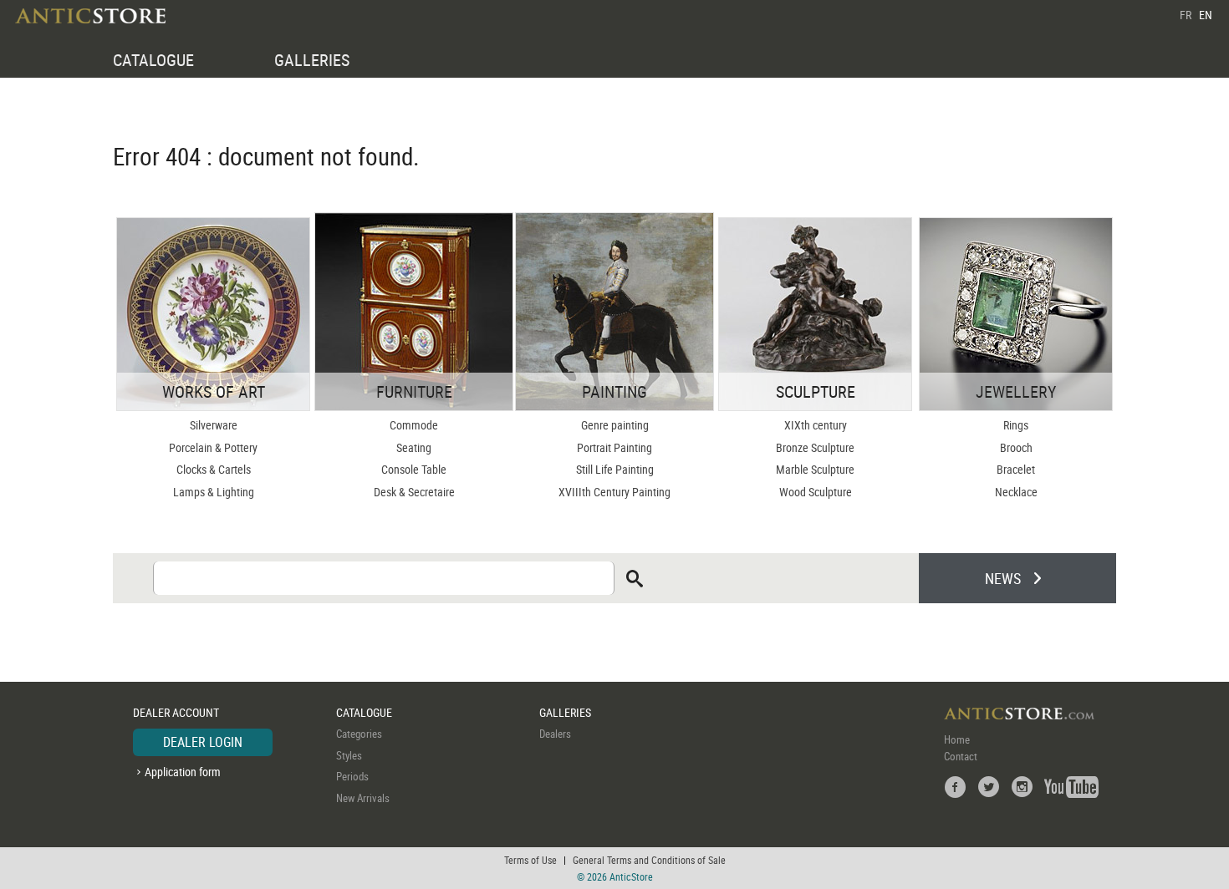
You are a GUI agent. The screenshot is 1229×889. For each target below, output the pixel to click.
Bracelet (1016, 469)
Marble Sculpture (815, 469)
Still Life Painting (615, 469)
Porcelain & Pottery (213, 447)
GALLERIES (311, 59)
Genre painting (615, 425)
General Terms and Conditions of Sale (649, 859)
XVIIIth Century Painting (614, 492)
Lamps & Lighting (213, 492)
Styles (349, 755)
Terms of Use (530, 859)
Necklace (1016, 492)
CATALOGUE (153, 59)
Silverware (213, 425)
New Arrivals (363, 797)
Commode (414, 425)
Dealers (555, 733)
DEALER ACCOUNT (176, 712)
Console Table (413, 469)
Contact (960, 756)
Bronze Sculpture (815, 447)
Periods (352, 776)
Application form (183, 772)
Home (957, 739)
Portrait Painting (614, 447)
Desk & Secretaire (414, 492)
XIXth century (815, 425)
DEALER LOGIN (202, 742)
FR (1185, 15)
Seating (413, 447)
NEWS (1003, 578)
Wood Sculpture (815, 492)
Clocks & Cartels (213, 469)
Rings (1015, 425)
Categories (359, 733)
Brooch (1016, 447)
